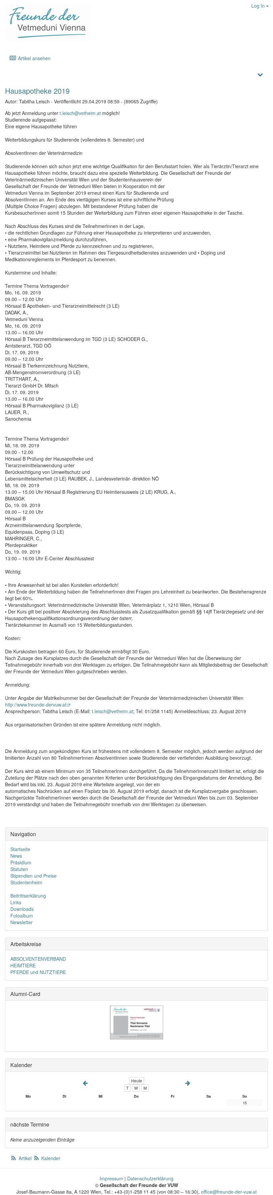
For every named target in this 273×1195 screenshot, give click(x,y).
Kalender (50, 1158)
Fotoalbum (21, 915)
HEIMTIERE (23, 965)
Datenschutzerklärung (150, 1178)
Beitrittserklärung (28, 895)
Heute (136, 1080)
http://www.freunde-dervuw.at (35, 704)
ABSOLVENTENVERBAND (38, 958)
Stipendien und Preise (33, 875)
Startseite (20, 849)
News (16, 855)
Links (15, 902)
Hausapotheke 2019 (37, 90)
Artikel (25, 1158)
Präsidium (20, 862)
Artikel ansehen (34, 58)
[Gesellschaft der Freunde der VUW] (45, 22)
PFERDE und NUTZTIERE (38, 972)
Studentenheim (26, 882)
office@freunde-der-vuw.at (229, 1191)
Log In (258, 5)
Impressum (111, 1178)
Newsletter (21, 922)
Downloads (22, 909)
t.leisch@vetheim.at (80, 113)
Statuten (19, 869)
